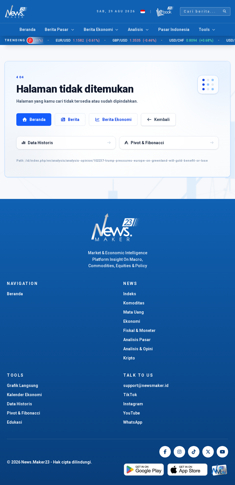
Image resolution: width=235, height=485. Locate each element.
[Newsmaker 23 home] (117, 227)
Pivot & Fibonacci (23, 413)
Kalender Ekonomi (24, 394)
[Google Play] (144, 470)
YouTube (131, 413)
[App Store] (187, 470)
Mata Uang (133, 312)
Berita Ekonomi (117, 119)
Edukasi (14, 422)
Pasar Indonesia (173, 29)
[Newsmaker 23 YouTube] (222, 451)
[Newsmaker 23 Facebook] (165, 451)
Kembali (162, 119)
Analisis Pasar (137, 339)
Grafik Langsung (22, 385)
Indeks (129, 294)
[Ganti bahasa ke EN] (143, 11)
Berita (73, 119)
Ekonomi (131, 321)
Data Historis (19, 404)
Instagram (133, 404)
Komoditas (133, 303)
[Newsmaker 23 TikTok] (193, 451)
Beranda (27, 29)
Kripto (129, 358)
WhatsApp (132, 422)
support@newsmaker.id (146, 385)
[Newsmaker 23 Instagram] (179, 451)
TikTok (130, 394)
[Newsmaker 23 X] (208, 451)
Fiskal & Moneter (139, 330)
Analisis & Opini (138, 349)
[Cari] (225, 11)
